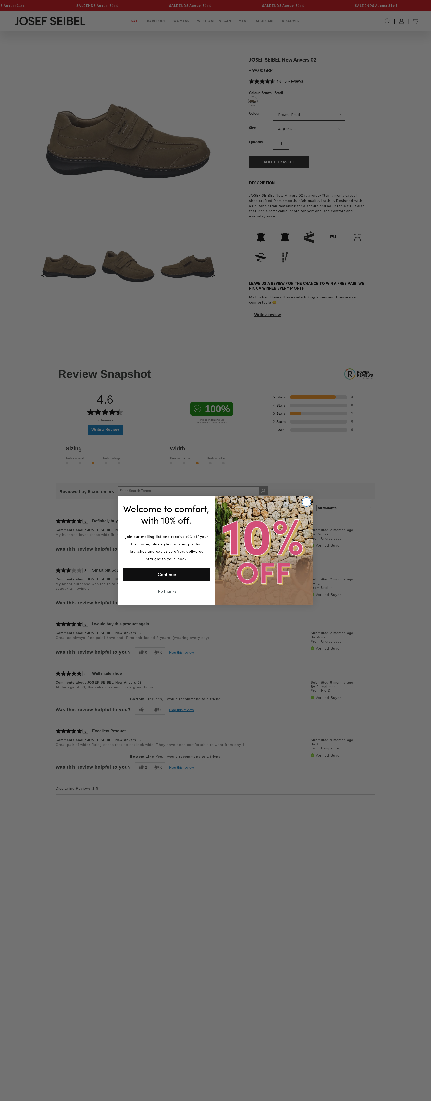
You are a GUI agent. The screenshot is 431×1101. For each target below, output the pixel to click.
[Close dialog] (306, 502)
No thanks (167, 591)
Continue (167, 574)
